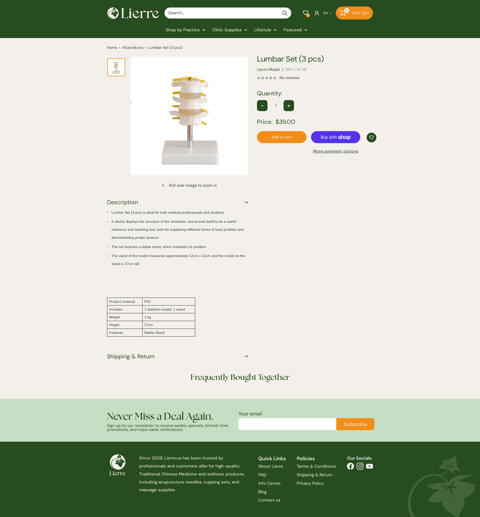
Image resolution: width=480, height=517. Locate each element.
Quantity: (269, 94)
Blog (262, 491)
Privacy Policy (310, 483)
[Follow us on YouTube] (369, 467)
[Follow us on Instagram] (360, 467)
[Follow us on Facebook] (350, 467)
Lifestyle (262, 30)
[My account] (317, 13)
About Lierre (270, 466)
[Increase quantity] (289, 105)
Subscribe (355, 424)
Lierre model (268, 69)
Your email (250, 413)
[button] (305, 13)
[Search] (285, 13)
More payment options (335, 151)
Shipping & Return (314, 474)
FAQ (262, 474)
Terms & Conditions (316, 466)
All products (133, 47)
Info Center (269, 483)
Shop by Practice (183, 30)
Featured (293, 30)
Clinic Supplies (227, 30)
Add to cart (281, 137)
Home (112, 47)
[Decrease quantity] (262, 105)
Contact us (269, 500)
